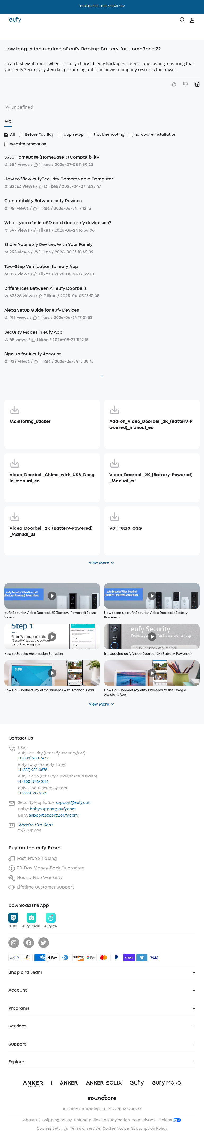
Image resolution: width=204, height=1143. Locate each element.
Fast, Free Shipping (37, 858)
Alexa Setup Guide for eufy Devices (41, 310)
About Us (31, 1120)
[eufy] (15, 20)
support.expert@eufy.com (53, 815)
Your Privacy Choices (152, 1120)
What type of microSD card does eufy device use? (57, 223)
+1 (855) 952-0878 (32, 769)
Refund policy (87, 1120)
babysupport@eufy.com (52, 808)
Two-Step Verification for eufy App (41, 266)
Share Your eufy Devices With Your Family (48, 244)
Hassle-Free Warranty (40, 877)
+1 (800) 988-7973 (33, 758)
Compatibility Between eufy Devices (43, 200)
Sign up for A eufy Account (32, 354)
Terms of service (85, 1128)
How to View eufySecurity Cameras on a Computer (58, 179)
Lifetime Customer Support (45, 887)
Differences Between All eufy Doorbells (45, 288)
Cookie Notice (116, 1128)
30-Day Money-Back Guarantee (50, 868)
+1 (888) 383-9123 (32, 793)
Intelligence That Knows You (102, 6)
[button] (9, 33)
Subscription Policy (149, 1128)
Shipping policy (57, 1120)
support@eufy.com (73, 802)
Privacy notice (116, 1120)
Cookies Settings (52, 1128)
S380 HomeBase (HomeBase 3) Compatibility (51, 157)
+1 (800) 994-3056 (33, 781)
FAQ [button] (8, 121)
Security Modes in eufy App (33, 332)
